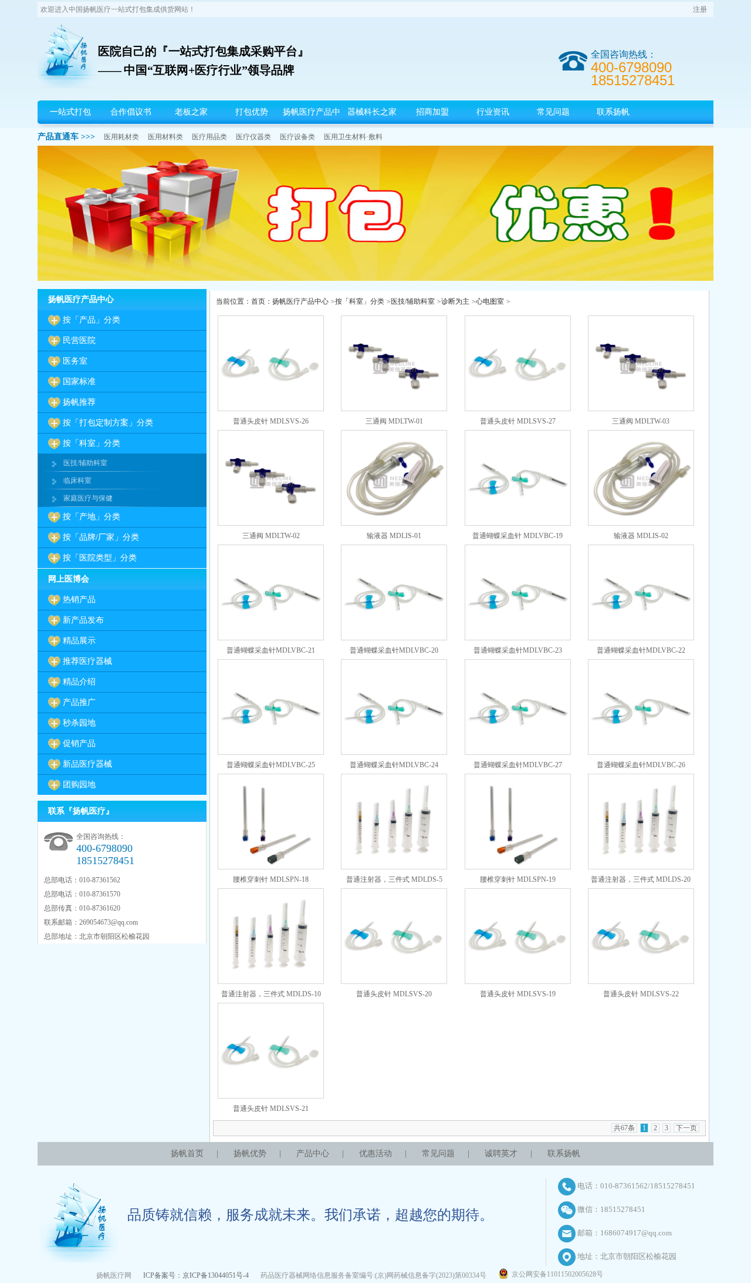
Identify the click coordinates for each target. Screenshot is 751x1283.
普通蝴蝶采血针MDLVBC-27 (517, 765)
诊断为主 (455, 301)
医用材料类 (165, 137)
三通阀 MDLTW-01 (394, 421)
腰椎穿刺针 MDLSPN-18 (271, 879)
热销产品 (79, 599)
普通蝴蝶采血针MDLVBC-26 (641, 765)
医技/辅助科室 (85, 463)
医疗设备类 (297, 137)
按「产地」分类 (91, 516)
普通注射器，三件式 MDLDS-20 (641, 879)
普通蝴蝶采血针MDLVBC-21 (270, 650)
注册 (700, 9)
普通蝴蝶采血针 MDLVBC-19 (517, 536)
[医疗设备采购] (375, 278)
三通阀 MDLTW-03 (640, 421)
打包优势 (251, 112)
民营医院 (79, 340)
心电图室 (490, 301)
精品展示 (79, 640)
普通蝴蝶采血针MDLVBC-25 (270, 765)
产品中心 (312, 1153)
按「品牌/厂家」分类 (101, 537)
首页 (258, 301)
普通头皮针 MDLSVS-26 (271, 421)
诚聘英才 (501, 1153)
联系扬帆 (613, 112)
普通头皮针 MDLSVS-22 (641, 994)
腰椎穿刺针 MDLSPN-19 (518, 879)
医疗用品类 (209, 137)
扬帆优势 (250, 1153)
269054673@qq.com (108, 922)
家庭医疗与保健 (88, 498)
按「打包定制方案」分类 (108, 422)
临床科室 (77, 480)
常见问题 (553, 112)
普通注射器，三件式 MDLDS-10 (271, 994)
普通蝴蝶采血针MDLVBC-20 (394, 650)
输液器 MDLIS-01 (394, 536)
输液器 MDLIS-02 (641, 536)
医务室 (75, 361)
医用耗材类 (121, 137)
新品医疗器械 (87, 764)
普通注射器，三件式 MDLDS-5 (394, 879)
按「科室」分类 (91, 443)
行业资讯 (492, 112)
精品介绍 (79, 681)
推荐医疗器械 (87, 661)
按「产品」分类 (91, 319)
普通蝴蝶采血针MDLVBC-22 (641, 650)
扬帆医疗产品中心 (311, 124)
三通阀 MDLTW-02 (271, 536)
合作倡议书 (130, 112)
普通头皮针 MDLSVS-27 (518, 421)
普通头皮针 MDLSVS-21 (271, 1108)
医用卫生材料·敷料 (353, 137)
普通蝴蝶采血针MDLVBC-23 (517, 650)
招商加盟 (432, 112)
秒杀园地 (79, 722)
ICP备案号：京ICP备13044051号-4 (196, 1275)
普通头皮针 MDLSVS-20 (394, 994)
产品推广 (79, 702)
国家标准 (79, 381)
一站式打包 (70, 112)
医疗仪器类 (253, 137)
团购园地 (79, 784)
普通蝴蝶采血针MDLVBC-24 (394, 765)
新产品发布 (83, 620)
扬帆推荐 (79, 402)
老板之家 (191, 112)
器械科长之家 (372, 112)
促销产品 (79, 743)
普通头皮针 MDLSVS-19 (518, 994)
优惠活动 (375, 1153)
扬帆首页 (187, 1153)
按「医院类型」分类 (100, 557)
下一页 (686, 1128)
